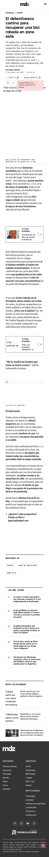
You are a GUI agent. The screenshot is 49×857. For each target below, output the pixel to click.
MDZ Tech (30, 781)
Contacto (30, 800)
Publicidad (30, 796)
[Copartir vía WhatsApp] (8, 82)
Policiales (7, 774)
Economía (7, 770)
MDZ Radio (30, 774)
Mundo (6, 778)
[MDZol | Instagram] (21, 823)
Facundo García (13, 70)
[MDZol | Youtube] (28, 823)
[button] (45, 4)
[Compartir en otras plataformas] (13, 82)
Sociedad (10, 13)
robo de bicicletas (28, 565)
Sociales (6, 789)
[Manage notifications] (43, 846)
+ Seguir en (12, 77)
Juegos (29, 778)
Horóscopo (30, 770)
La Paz (32, 183)
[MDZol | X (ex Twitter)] (34, 823)
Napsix (29, 785)
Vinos (5, 785)
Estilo (5, 781)
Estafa (10, 565)
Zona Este (11, 573)
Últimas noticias (10, 766)
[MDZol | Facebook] (15, 823)
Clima (28, 766)
